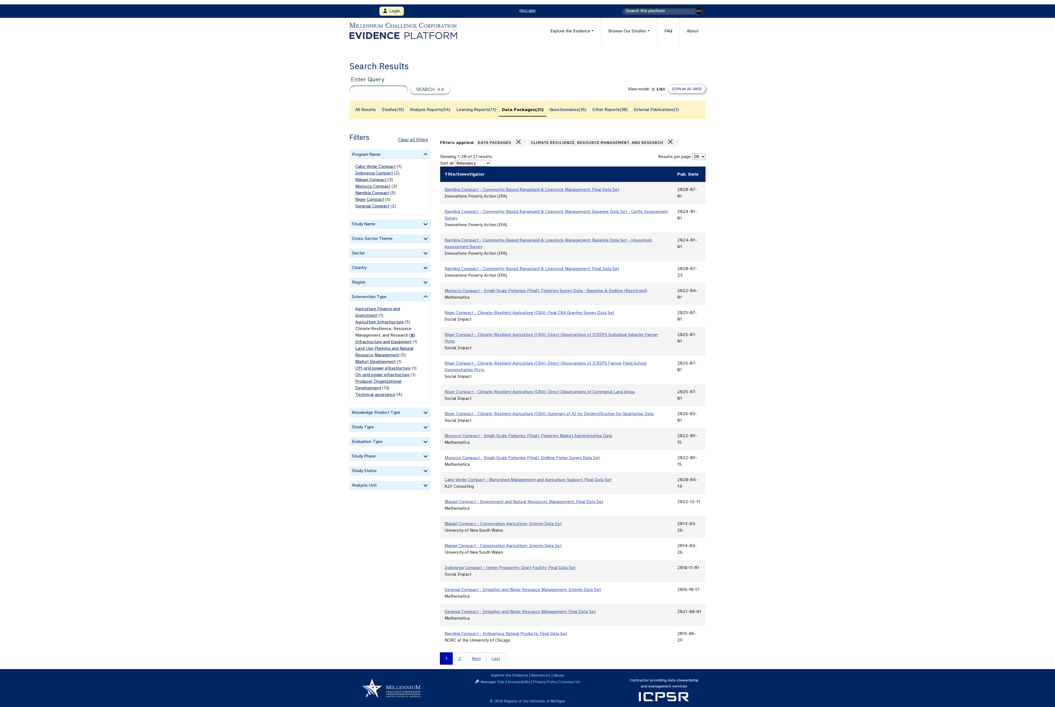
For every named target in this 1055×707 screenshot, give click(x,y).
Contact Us (570, 681)
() (412, 335)
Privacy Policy (545, 681)
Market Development (375, 361)
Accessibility (519, 681)
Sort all (447, 163)
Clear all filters (413, 139)
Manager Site (492, 681)
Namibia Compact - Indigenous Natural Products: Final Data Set (506, 633)
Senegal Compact (372, 206)
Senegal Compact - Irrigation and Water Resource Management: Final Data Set (520, 611)
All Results (365, 109)
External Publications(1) (656, 109)
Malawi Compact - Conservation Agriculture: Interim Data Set (503, 523)
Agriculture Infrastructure (379, 322)
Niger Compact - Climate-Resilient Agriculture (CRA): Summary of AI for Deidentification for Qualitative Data (549, 414)
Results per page (674, 156)
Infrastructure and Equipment (383, 342)
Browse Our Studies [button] (627, 31)
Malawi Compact (371, 179)
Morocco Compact (372, 186)
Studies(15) (393, 109)
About (692, 31)
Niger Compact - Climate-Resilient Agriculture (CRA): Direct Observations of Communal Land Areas (540, 392)
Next (476, 658)
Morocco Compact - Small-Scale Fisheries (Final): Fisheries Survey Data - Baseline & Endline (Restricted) (546, 290)
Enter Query (367, 79)
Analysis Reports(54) (430, 109)
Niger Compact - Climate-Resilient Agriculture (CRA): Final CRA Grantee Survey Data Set (529, 312)
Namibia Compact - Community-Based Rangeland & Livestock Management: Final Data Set (532, 189)
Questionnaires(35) (567, 109)
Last (496, 658)
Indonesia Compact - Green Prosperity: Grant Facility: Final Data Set (510, 567)
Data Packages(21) (522, 109)
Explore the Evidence (509, 675)
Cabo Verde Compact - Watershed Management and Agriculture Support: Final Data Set (528, 480)
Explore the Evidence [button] (570, 31)
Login (393, 11)
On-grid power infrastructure (382, 375)
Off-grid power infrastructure (383, 368)
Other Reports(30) (610, 109)
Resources (540, 675)
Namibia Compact (372, 193)
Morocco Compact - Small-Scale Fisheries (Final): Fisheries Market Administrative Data (528, 436)
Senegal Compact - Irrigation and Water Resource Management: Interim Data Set (523, 589)
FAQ (668, 31)
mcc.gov (527, 10)
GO (699, 11)
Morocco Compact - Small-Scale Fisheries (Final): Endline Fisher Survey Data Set (522, 458)
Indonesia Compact (374, 173)
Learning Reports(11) (476, 109)
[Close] (518, 142)
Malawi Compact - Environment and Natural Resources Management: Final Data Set (524, 501)
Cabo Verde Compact (375, 166)
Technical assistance (375, 394)
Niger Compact (369, 199)
